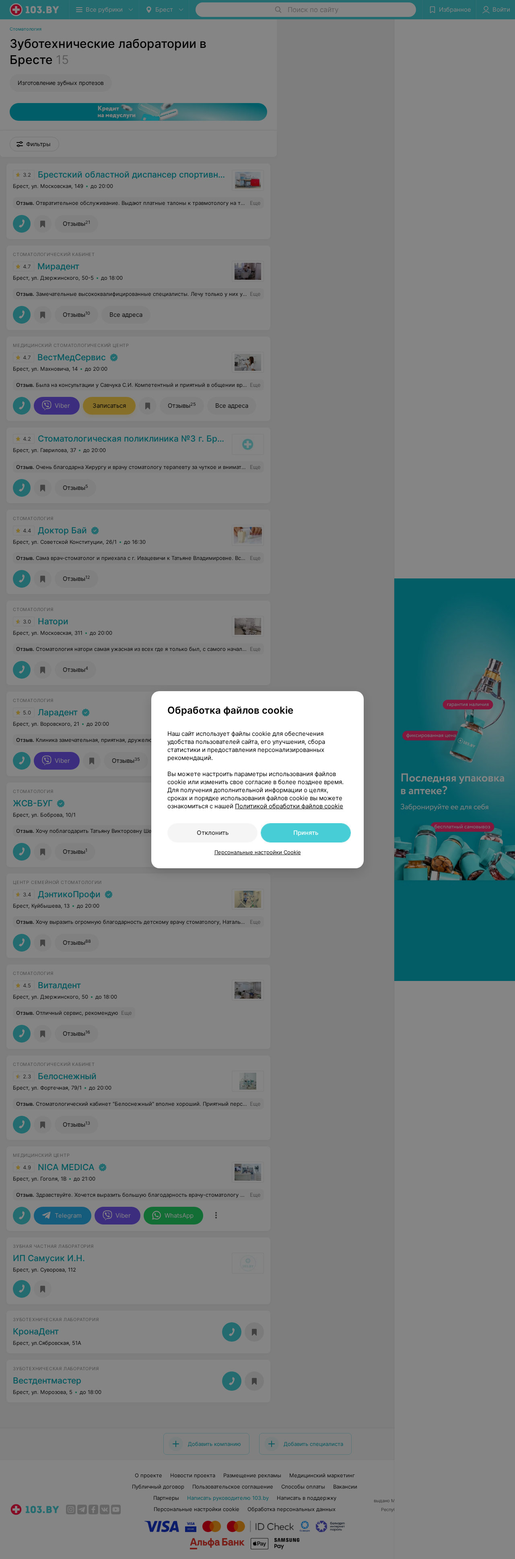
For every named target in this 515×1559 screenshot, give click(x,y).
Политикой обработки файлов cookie (289, 806)
